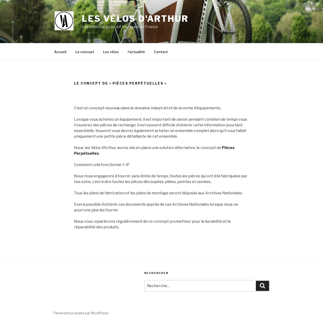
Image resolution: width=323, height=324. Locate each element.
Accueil (60, 52)
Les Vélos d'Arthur (135, 18)
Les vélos (111, 52)
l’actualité (136, 52)
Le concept (84, 52)
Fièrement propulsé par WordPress (81, 313)
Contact (161, 52)
